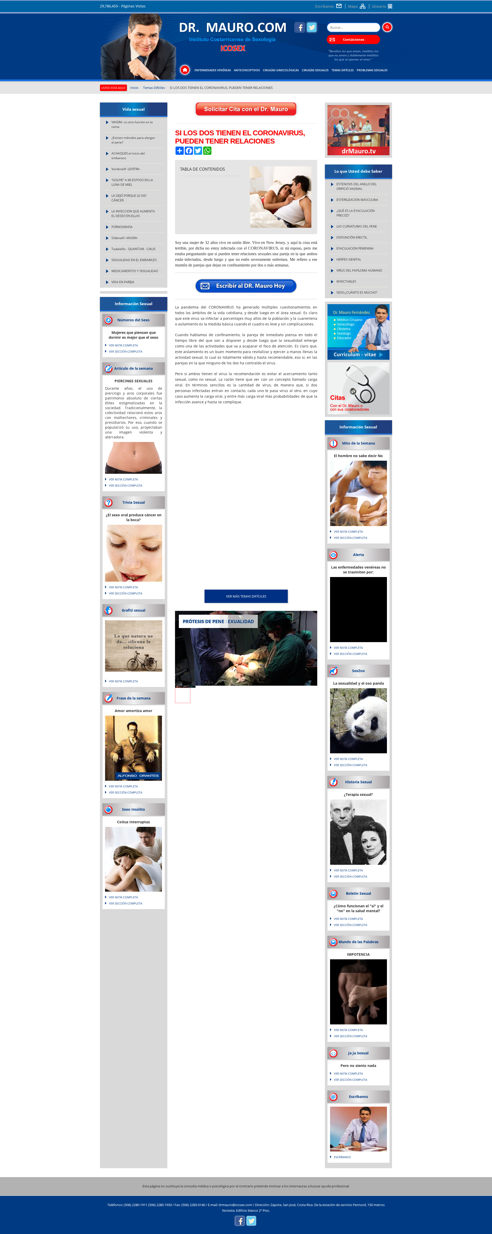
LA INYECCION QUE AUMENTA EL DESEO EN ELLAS (133, 213)
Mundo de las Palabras (358, 941)
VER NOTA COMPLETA (123, 345)
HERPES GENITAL (348, 259)
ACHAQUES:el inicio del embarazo (128, 155)
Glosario (379, 6)
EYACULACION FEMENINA (355, 248)
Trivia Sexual (133, 502)
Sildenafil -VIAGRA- (124, 238)
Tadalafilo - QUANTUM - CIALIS (133, 249)
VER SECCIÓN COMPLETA (125, 351)
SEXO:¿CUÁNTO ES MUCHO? (356, 292)
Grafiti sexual (133, 610)
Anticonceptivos (247, 70)
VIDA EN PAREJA (122, 282)
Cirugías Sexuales (315, 70)
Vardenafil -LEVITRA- (125, 169)
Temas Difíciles (343, 70)
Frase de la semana (133, 698)
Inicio (134, 87)
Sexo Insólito (133, 809)
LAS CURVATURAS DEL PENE (356, 226)
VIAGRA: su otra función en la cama (132, 124)
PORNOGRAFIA (121, 227)
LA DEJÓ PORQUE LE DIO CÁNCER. (128, 197)
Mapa (353, 6)
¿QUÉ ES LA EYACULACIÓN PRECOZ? (355, 213)
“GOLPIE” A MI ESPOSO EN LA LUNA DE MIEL (132, 182)
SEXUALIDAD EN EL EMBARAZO (134, 260)
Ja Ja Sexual (358, 1053)
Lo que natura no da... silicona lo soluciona (133, 641)
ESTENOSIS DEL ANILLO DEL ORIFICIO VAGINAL (356, 186)
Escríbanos (324, 6)
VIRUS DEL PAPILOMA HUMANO (359, 270)
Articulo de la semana (133, 368)
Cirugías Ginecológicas (281, 70)
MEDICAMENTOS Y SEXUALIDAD (134, 271)
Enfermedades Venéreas (212, 70)
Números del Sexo (133, 319)
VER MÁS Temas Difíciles (246, 596)
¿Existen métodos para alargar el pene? (133, 140)
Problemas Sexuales (372, 70)
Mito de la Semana (358, 443)
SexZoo (358, 670)
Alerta (358, 554)
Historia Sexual (358, 781)
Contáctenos (353, 39)
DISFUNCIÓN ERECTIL (351, 237)
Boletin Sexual (358, 893)
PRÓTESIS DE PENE (203, 621)
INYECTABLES (346, 281)
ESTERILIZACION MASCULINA (357, 200)
